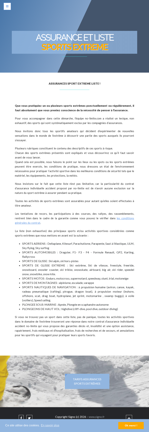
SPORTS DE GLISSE (35, 261)
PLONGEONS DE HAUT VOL (41, 309)
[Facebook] (21, 418)
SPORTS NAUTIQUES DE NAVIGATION (49, 287)
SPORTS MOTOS (33, 278)
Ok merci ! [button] (131, 425)
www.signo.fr (97, 416)
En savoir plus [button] (50, 425)
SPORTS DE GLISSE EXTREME (44, 265)
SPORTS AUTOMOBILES (39, 252)
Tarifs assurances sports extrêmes (87, 381)
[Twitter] (29, 418)
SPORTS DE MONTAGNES (40, 282)
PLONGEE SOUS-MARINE (39, 304)
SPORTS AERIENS (34, 243)
